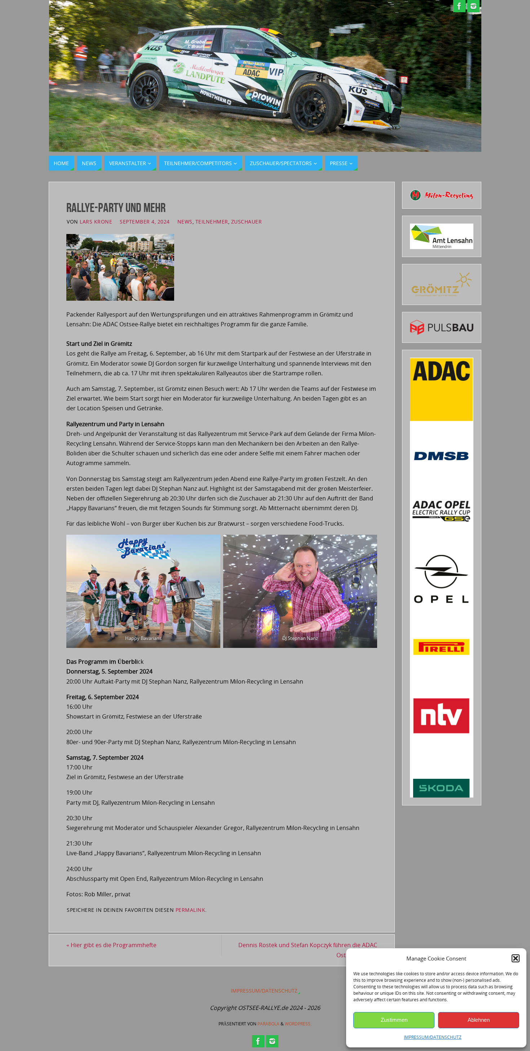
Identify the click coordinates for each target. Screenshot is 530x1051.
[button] (515, 958)
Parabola (268, 1024)
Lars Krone (96, 221)
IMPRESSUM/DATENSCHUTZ (432, 1037)
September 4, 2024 (145, 221)
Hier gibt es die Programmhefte (111, 945)
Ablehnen (479, 1020)
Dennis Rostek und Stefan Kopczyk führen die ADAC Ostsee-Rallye (307, 950)
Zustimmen (394, 1020)
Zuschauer (246, 221)
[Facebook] (459, 6)
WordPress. (298, 1024)
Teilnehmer (211, 221)
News (185, 221)
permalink (191, 909)
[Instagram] (473, 6)
